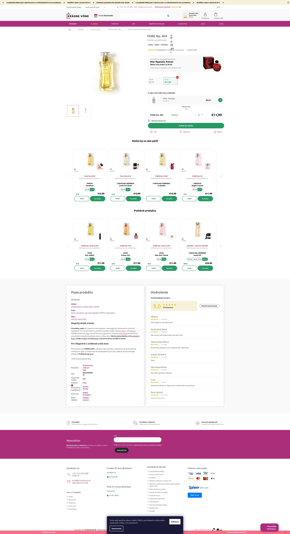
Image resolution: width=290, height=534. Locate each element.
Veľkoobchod (154, 501)
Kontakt (152, 511)
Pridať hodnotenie (209, 306)
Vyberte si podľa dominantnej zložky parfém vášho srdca (164, 485)
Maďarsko (72, 503)
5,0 (168, 7)
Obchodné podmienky (157, 498)
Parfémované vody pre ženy (88, 367)
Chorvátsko (73, 509)
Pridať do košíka (186, 125)
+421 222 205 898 (80, 474)
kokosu (132, 331)
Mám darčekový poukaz (157, 489)
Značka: (192, 50)
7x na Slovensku (105, 15)
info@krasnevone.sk (81, 481)
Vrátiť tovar (194, 495)
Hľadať (168, 16)
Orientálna (87, 395)
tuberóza (95, 312)
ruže (104, 333)
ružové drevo (110, 312)
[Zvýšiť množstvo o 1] (202, 115)
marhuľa (74, 319)
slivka (79, 319)
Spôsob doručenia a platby (158, 492)
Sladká (85, 393)
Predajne (152, 477)
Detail (82, 199)
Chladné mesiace (86, 399)
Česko (71, 497)
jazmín (73, 312)
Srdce (73, 310)
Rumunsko (72, 506)
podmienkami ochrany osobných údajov (147, 445)
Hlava (73, 316)
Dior (84, 379)
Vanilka (85, 387)
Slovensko (72, 500)
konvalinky (124, 333)
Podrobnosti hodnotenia (175, 50)
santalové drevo (76, 306)
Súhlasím (175, 521)
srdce (87, 333)
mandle (96, 306)
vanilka (85, 306)
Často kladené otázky (74, 7)
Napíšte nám (153, 508)
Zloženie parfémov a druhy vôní (160, 481)
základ (119, 336)
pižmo (91, 306)
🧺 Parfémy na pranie (48, 532)
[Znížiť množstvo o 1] (196, 114)
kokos (84, 319)
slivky (123, 331)
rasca (90, 312)
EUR (218, 7)
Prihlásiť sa (121, 450)
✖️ (286, 532)
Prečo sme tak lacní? (92, 7)
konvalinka (80, 312)
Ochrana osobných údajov (158, 505)
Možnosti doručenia (158, 120)
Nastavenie (116, 528)
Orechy (85, 389)
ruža (85, 312)
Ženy (84, 383)
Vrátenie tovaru (154, 495)
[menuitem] (71, 24)
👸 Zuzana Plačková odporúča (235, 532)
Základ (73, 304)
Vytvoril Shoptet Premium (203, 529)
